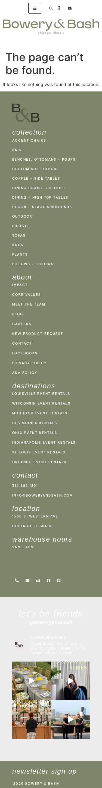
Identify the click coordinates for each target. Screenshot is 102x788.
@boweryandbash (51, 622)
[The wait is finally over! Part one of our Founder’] (70, 681)
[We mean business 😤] (70, 719)
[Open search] (51, 8)
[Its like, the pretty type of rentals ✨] (31, 681)
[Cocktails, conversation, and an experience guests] (31, 719)
